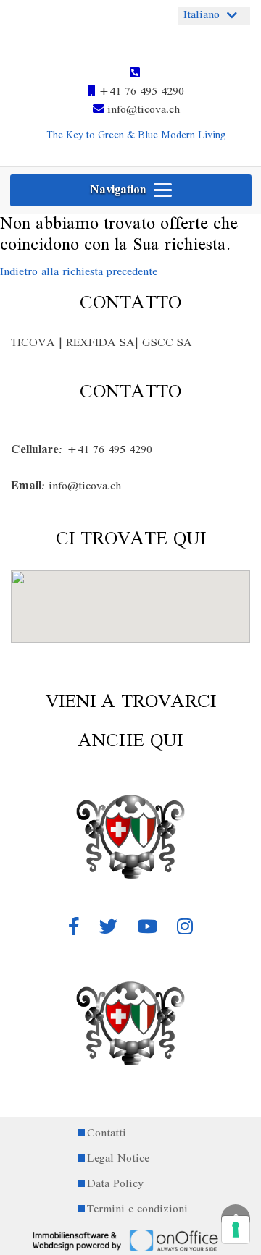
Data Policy (115, 1184)
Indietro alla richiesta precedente (78, 272)
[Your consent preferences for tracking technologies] (235, 1229)
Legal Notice (118, 1159)
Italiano (201, 15)
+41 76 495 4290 (139, 92)
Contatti (106, 1134)
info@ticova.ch (142, 110)
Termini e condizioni (137, 1210)
